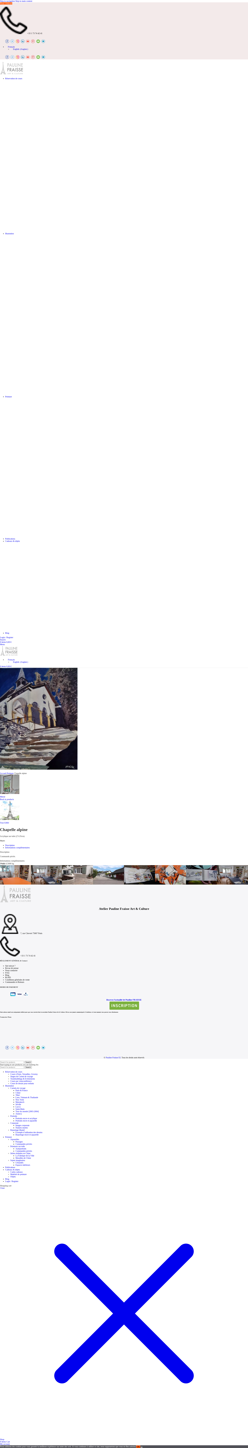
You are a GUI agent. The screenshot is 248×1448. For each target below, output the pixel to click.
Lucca (18, 1107)
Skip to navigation (7, 1)
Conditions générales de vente (17, 980)
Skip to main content (23, 1)
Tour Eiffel (4, 823)
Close (2, 1188)
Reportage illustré (17, 1130)
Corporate (14, 1123)
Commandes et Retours (14, 982)
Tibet (18, 1095)
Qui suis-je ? (10, 966)
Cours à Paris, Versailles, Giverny (24, 1074)
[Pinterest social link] (15, 840)
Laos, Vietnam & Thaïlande (27, 1097)
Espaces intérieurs (23, 1165)
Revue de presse (11, 968)
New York (20, 1100)
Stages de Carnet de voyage (21, 1076)
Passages (19, 1142)
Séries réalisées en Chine (20, 1153)
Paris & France (22, 1090)
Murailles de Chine (23, 1158)
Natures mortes (22, 1128)
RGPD (8, 977)
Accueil (3, 773)
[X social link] (11, 840)
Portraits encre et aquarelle (26, 1121)
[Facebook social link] (7, 840)
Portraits (13, 1116)
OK (138, 1447)
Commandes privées (24, 1144)
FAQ (7, 973)
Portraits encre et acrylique (26, 1118)
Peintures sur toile (17, 1146)
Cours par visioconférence (21, 1081)
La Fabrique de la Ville (25, 1156)
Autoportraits (21, 1149)
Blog (7, 975)
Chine (18, 1093)
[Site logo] (11, 74)
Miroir (2, 797)
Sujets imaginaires (17, 1160)
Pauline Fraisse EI (113, 1057)
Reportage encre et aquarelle (27, 1135)
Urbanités (19, 1163)
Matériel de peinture (18, 1174)
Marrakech (20, 1102)
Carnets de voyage (17, 1088)
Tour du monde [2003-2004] (27, 1111)
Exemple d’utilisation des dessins (29, 1132)
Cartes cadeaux (16, 1172)
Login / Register (11, 1181)
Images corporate (22, 1125)
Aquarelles (14, 1139)
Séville (18, 1104)
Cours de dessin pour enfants (22, 1083)
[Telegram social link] (21, 840)
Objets (13, 1177)
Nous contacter (6, 3)
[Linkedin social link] (18, 840)
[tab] (10, 845)
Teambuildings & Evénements (22, 1079)
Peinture (10, 773)
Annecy (19, 1114)
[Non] (142, 1447)
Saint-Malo (20, 1109)
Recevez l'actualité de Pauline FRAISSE (124, 1000)
